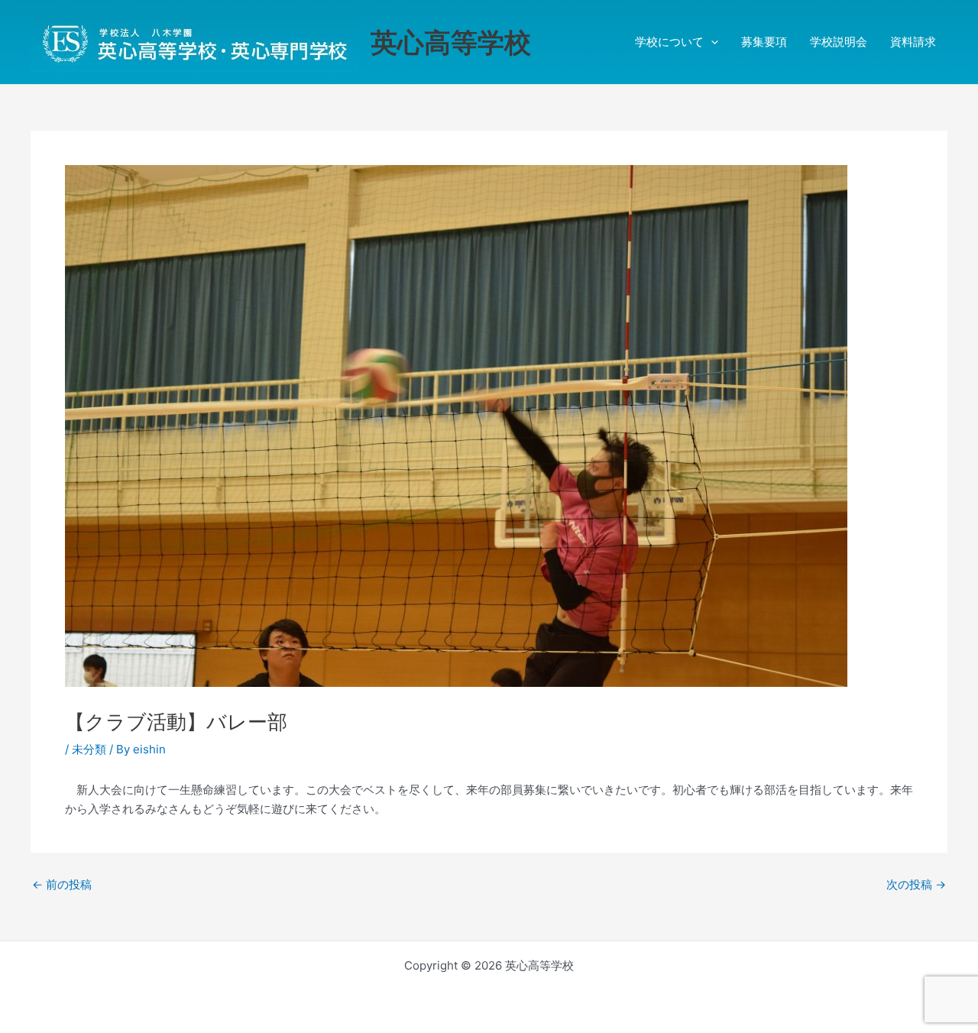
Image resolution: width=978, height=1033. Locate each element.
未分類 (89, 749)
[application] (711, 42)
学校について (669, 41)
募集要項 (764, 41)
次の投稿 (916, 884)
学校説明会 (838, 41)
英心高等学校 (451, 42)
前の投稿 (62, 884)
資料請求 (913, 41)
